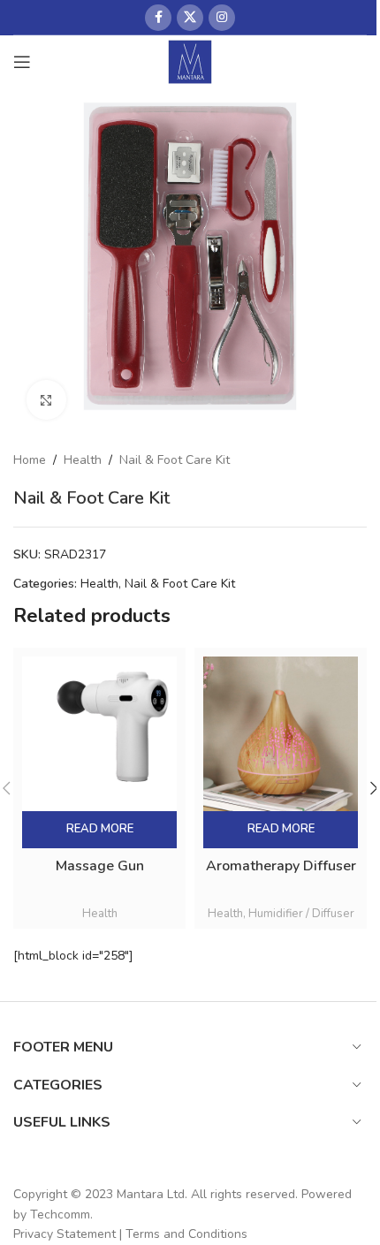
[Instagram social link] (222, 17)
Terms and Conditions (186, 1234)
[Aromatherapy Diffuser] (280, 734)
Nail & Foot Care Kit (174, 460)
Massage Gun (100, 866)
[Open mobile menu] (22, 62)
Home (29, 460)
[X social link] (190, 17)
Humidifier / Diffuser (301, 914)
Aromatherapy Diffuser (281, 866)
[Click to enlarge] (46, 400)
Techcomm (60, 1214)
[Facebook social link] (158, 17)
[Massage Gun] (99, 734)
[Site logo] (190, 60)
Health (83, 460)
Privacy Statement (64, 1234)
